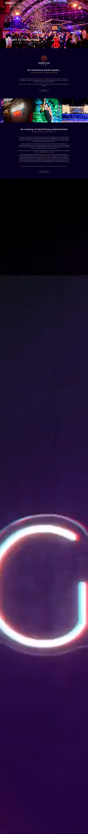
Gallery (54, 3)
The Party (28, 3)
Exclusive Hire (47, 3)
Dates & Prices (21, 3)
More (64, 3)
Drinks (41, 3)
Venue (33, 3)
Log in (81, 3)
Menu (37, 3)
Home (14, 3)
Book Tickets (73, 3)
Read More (44, 90)
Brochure (59, 3)
